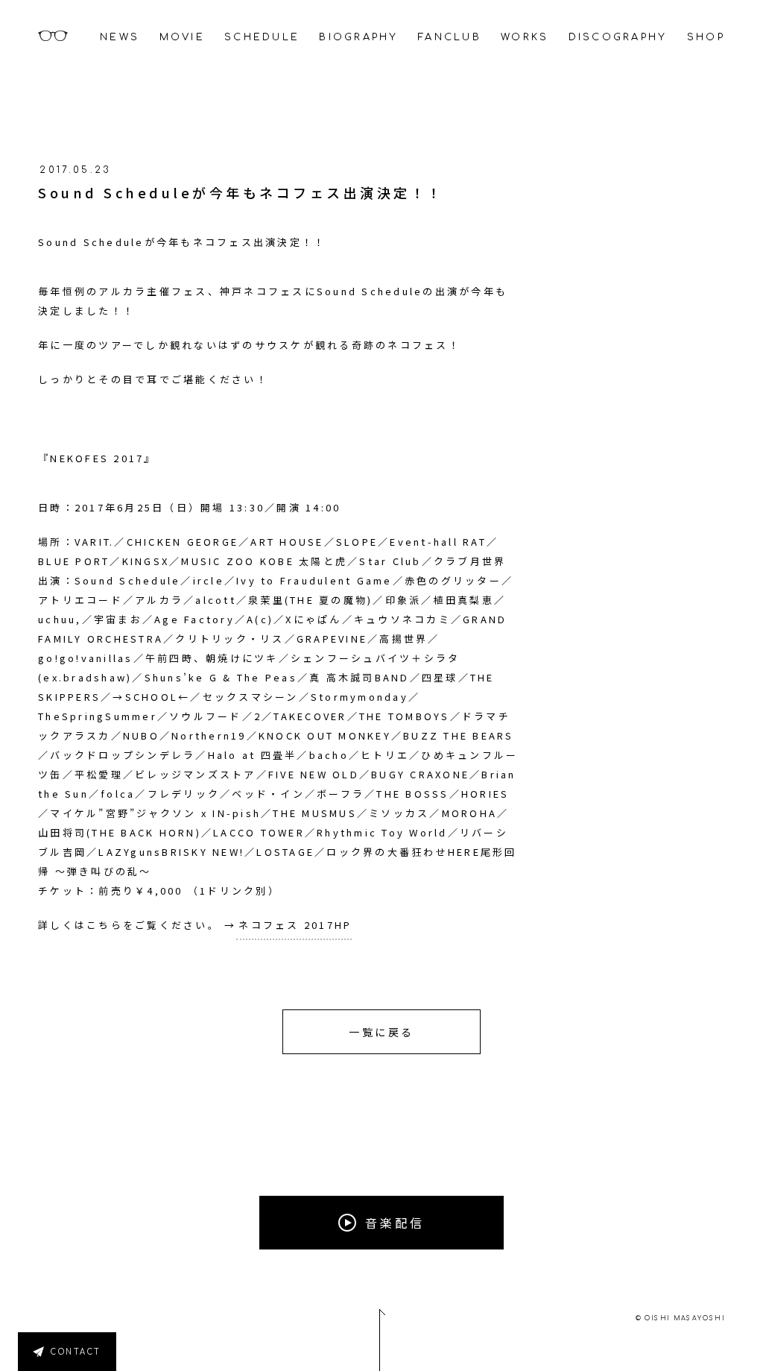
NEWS (119, 37)
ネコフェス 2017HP (295, 925)
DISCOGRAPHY (618, 37)
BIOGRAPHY (358, 37)
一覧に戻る (381, 1031)
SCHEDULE (262, 37)
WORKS (524, 37)
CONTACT (76, 1352)
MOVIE (182, 37)
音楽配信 (395, 1223)
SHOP (706, 37)
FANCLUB (449, 37)
